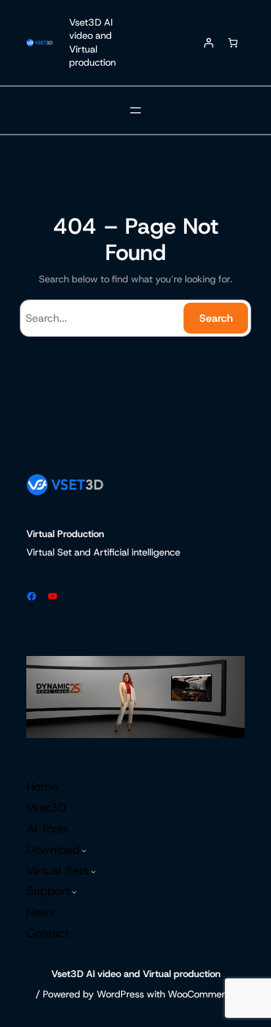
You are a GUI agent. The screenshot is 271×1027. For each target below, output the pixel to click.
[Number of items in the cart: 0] (232, 43)
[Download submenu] (84, 850)
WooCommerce (201, 994)
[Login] (209, 43)
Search (216, 318)
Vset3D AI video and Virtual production (92, 42)
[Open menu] (135, 110)
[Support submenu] (74, 892)
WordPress (120, 994)
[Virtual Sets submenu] (93, 871)
